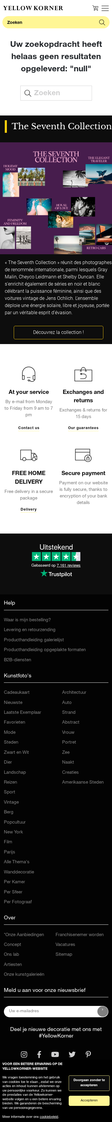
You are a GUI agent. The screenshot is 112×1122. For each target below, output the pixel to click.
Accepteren (89, 1100)
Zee (66, 752)
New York (13, 832)
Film (8, 842)
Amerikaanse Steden (83, 782)
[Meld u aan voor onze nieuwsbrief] (102, 1011)
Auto (67, 703)
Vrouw (68, 732)
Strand (69, 713)
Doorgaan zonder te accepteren (89, 1083)
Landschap (15, 772)
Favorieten (14, 722)
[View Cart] (95, 8)
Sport (9, 792)
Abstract (70, 722)
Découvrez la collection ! (58, 332)
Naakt (68, 762)
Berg (8, 812)
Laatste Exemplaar (22, 713)
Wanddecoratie (19, 872)
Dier (8, 762)
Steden (11, 742)
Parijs (9, 852)
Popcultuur (15, 822)
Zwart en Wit (16, 752)
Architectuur (74, 693)
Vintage (11, 802)
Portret (69, 742)
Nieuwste (13, 703)
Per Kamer (14, 882)
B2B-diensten (17, 660)
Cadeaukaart (17, 693)
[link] (33, 8)
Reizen (10, 782)
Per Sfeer (13, 892)
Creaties (70, 772)
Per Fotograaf (18, 902)
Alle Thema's (17, 862)
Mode (10, 732)
